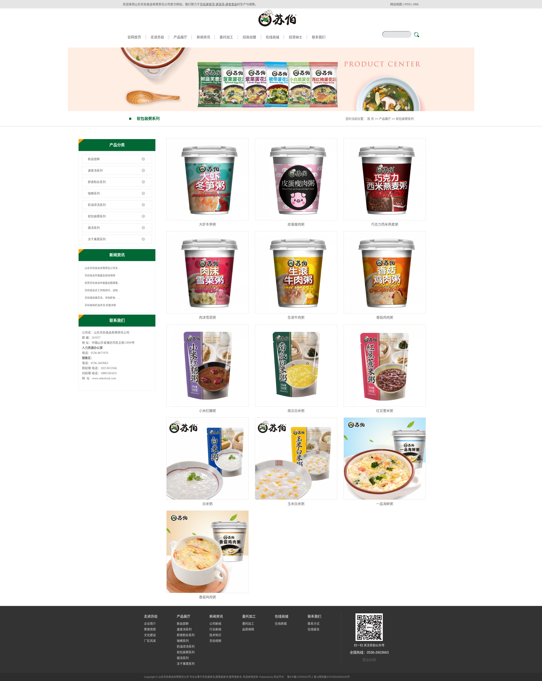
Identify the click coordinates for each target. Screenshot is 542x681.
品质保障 (248, 629)
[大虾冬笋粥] (207, 179)
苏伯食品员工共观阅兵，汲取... (102, 290)
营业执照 (369, 660)
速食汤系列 (95, 170)
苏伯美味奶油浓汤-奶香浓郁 (100, 305)
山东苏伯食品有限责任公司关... (102, 268)
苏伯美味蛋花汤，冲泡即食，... (102, 297)
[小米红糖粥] (207, 365)
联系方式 (313, 623)
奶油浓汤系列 (97, 205)
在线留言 (313, 629)
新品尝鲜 (94, 159)
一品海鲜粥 (384, 504)
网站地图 (396, 4)
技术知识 (215, 635)
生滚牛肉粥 (296, 317)
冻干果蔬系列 (97, 239)
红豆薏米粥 (384, 411)
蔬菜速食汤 (222, 676)
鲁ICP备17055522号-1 (300, 676)
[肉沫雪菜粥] (207, 272)
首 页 (370, 118)
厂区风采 (150, 640)
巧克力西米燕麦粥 (384, 224)
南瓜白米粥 (296, 411)
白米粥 (207, 504)
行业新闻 (215, 629)
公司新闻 (215, 623)
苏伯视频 (215, 640)
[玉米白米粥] (296, 458)
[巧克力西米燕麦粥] (385, 179)
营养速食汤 (235, 676)
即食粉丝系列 (97, 182)
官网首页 (134, 37)
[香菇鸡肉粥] (385, 272)
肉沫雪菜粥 (207, 317)
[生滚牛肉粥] (296, 272)
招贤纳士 (295, 37)
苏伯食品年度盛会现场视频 (100, 275)
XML (416, 4)
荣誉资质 (150, 629)
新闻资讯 (203, 37)
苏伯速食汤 (208, 676)
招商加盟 (249, 37)
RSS (408, 4)
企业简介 (150, 623)
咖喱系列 (94, 193)
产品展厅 (180, 37)
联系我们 (318, 37)
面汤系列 (94, 227)
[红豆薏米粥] (385, 365)
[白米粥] (207, 458)
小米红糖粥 (207, 411)
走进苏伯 (157, 37)
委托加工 (226, 37)
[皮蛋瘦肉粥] (296, 179)
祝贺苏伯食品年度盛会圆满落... (102, 283)
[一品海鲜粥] (385, 458)
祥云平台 (279, 676)
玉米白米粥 (296, 504)
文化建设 (150, 635)
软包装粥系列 (405, 118)
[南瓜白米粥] (296, 365)
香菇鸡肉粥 (384, 317)
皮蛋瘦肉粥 (296, 224)
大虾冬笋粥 (207, 224)
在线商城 (272, 37)
